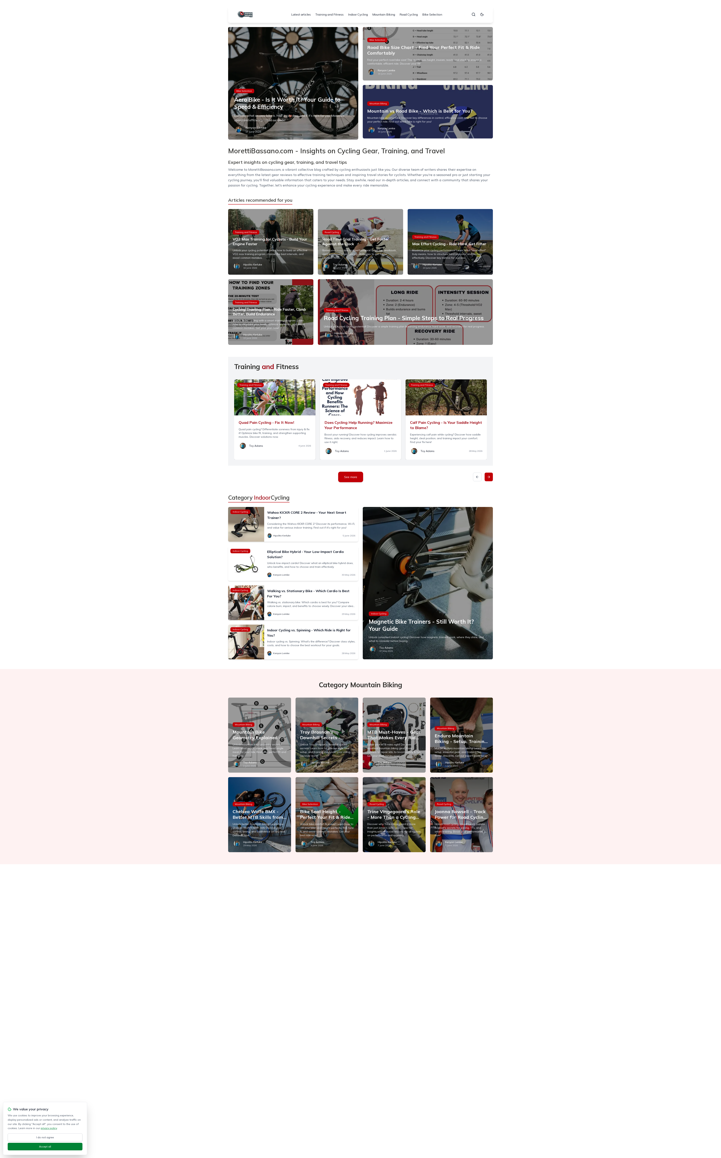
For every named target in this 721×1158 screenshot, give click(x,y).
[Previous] (477, 477)
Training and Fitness (329, 14)
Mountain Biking (383, 14)
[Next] (489, 477)
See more (350, 477)
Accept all (45, 1146)
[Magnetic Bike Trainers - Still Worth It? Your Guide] (428, 583)
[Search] (473, 14)
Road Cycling (409, 14)
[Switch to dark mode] (482, 14)
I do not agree (45, 1137)
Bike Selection (432, 14)
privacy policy (49, 1128)
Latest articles (301, 14)
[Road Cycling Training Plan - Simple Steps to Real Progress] (405, 312)
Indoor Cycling (358, 14)
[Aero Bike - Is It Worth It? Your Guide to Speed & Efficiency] (293, 83)
